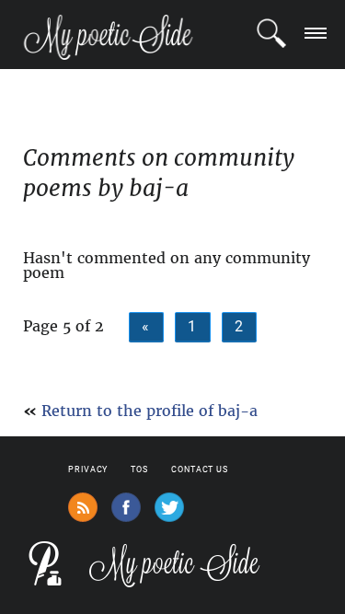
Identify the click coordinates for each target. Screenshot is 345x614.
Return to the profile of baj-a (149, 410)
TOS (139, 469)
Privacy (88, 469)
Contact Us (199, 469)
